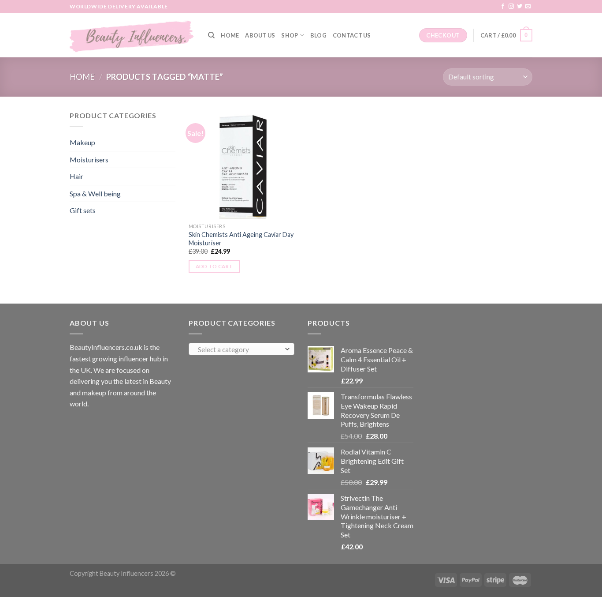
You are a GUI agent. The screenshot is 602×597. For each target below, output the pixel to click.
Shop (289, 35)
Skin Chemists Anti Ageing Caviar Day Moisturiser (241, 239)
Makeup (82, 142)
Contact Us (352, 35)
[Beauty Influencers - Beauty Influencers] (132, 35)
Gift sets (83, 210)
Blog (318, 35)
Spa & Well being (95, 193)
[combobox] (241, 349)
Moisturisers (89, 159)
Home (230, 35)
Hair (76, 176)
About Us (260, 35)
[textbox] (239, 349)
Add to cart (214, 266)
